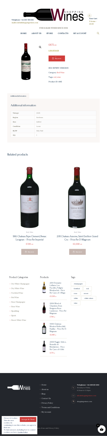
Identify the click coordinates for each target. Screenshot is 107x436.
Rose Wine (15, 306)
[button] (40, 47)
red (55, 77)
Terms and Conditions (50, 407)
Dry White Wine (17, 288)
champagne (78, 284)
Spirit (13, 315)
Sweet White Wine (18, 320)
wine (59, 77)
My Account (46, 412)
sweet (86, 293)
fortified (77, 289)
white (76, 298)
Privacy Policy (47, 403)
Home (43, 385)
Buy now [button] (31, 252)
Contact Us (46, 398)
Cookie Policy (23, 432)
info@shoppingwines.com (86, 396)
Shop (43, 394)
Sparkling (15, 311)
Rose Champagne (18, 302)
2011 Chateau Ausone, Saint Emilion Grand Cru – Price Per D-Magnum (77, 238)
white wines (88, 298)
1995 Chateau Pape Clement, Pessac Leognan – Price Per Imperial (29, 238)
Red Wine (60, 72)
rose (75, 293)
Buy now (58, 58)
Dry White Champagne (20, 284)
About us (45, 389)
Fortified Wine (17, 293)
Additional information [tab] (18, 96)
